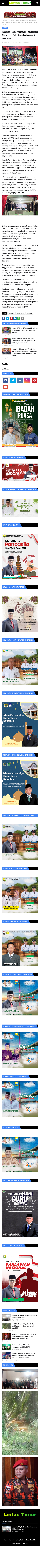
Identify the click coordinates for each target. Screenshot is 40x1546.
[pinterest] (34, 380)
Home (5, 1540)
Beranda (4, 21)
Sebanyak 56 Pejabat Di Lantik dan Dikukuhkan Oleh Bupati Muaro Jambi (24, 1316)
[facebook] (5, 380)
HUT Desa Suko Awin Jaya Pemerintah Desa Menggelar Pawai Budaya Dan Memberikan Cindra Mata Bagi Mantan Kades (23, 1355)
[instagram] (27, 380)
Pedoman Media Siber (30, 1540)
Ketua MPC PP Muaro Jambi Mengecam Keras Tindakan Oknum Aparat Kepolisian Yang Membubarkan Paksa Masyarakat (24, 1336)
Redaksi (11, 1540)
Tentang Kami (19, 1540)
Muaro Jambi (20, 313)
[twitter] (13, 380)
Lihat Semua (5, 369)
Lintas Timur (7, 42)
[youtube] (5, 387)
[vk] (20, 380)
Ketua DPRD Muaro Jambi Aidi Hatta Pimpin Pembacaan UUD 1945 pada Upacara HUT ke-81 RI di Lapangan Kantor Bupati (24, 341)
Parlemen (11, 21)
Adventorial (11, 313)
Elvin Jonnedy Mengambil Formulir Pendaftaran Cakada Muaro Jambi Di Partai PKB (24, 1346)
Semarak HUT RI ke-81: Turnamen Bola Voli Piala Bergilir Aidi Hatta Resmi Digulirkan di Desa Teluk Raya (25, 330)
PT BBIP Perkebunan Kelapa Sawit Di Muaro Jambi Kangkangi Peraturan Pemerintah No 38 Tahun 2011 (24, 1326)
